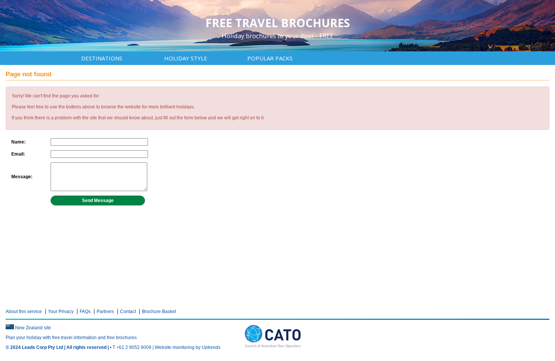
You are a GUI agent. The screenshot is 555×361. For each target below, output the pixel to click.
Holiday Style (185, 58)
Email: (18, 154)
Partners (105, 311)
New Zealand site (33, 327)
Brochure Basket (159, 311)
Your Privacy (61, 311)
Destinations (101, 58)
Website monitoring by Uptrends (187, 347)
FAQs (85, 311)
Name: (18, 142)
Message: (21, 176)
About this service (24, 311)
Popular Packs (270, 58)
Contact (128, 311)
